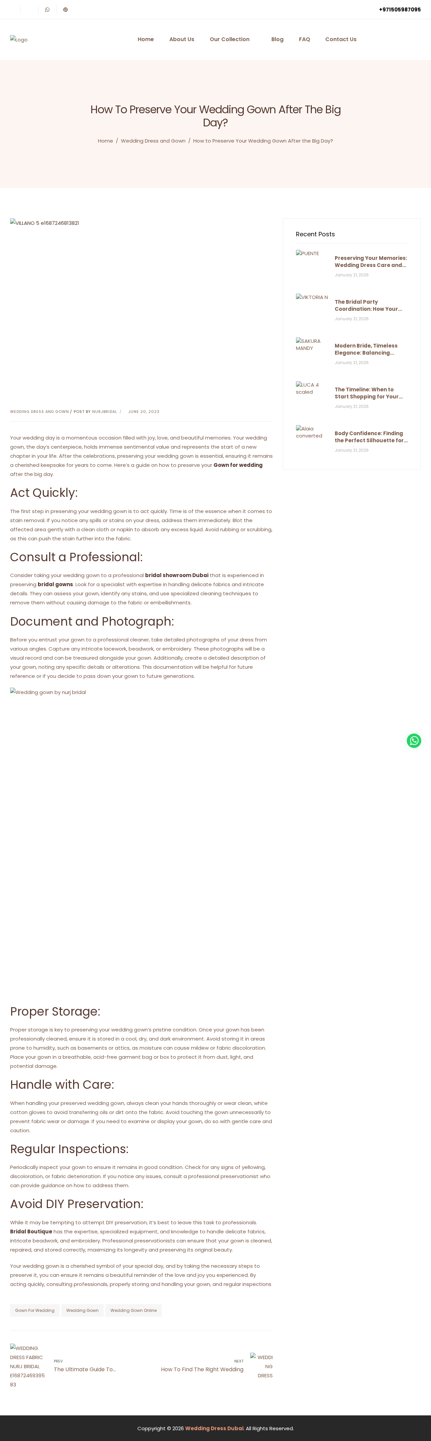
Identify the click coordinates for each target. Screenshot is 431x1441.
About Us (181, 39)
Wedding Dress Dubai (214, 1428)
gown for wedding (35, 1310)
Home (146, 39)
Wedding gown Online (133, 1310)
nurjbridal (104, 411)
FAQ (304, 39)
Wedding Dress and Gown (153, 140)
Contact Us (341, 39)
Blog (277, 39)
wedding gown (82, 1310)
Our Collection (230, 39)
